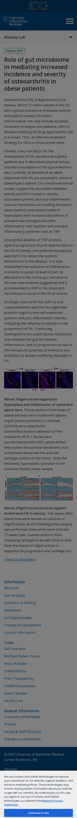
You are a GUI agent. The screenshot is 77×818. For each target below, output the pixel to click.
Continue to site (38, 813)
